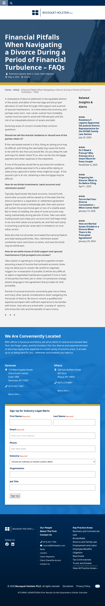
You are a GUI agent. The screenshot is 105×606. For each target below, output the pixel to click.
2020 (17, 77)
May (10, 77)
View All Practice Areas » (85, 568)
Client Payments (47, 556)
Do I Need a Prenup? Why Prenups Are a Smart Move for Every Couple (87, 156)
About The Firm (48, 531)
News (42, 549)
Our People (46, 527)
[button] (4, 3)
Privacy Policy (83, 586)
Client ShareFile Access (50, 560)
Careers (43, 553)
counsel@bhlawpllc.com (53, 545)
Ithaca (58, 365)
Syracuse (10, 365)
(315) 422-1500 (15, 386)
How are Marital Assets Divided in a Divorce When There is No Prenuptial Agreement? (89, 230)
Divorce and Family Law (85, 541)
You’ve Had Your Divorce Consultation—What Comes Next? (89, 203)
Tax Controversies (82, 559)
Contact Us (46, 534)
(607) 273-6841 (65, 382)
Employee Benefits (82, 548)
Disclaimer (68, 586)
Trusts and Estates (82, 563)
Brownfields (79, 538)
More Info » (14, 394)
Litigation (77, 552)
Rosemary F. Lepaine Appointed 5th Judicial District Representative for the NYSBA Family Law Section (89, 127)
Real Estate (78, 556)
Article (27, 77)
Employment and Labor (85, 545)
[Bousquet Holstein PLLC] (52, 13)
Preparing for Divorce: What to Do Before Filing (88, 180)
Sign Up (15, 495)
